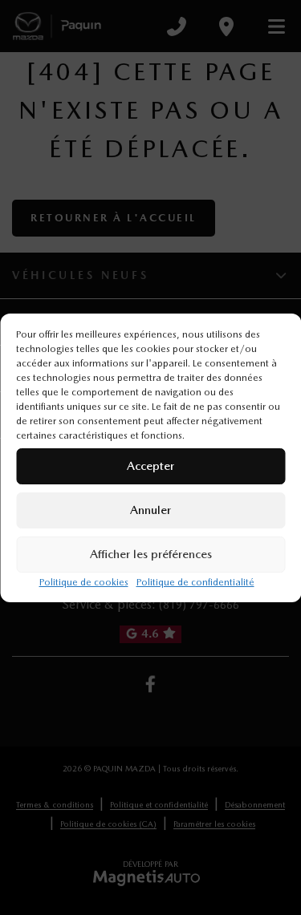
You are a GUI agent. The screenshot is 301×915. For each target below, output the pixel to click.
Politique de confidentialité (195, 582)
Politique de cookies (83, 582)
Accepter (150, 466)
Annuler (150, 510)
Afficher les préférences (151, 554)
